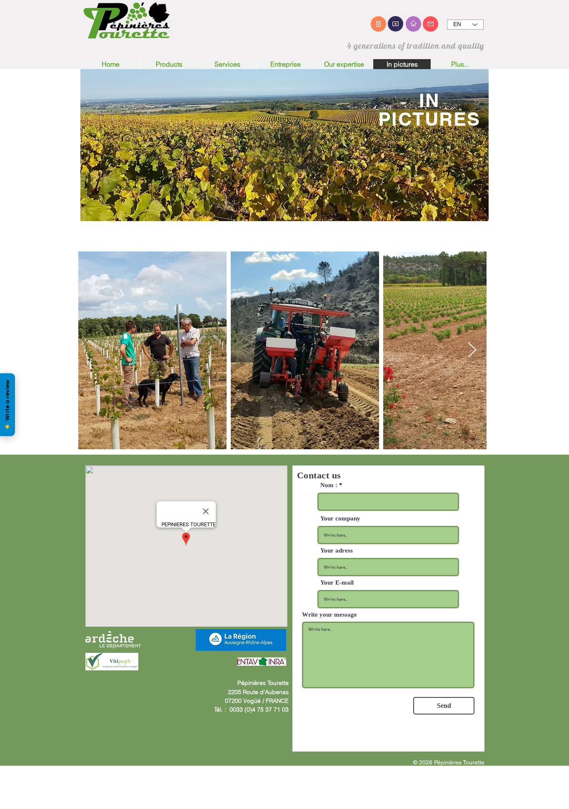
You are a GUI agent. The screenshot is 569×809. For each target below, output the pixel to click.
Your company (340, 518)
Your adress (336, 551)
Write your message (329, 615)
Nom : (328, 485)
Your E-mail (337, 583)
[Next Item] (472, 350)
